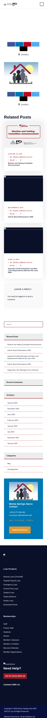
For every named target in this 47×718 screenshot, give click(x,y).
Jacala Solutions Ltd (27, 717)
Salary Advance (9, 597)
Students (7, 632)
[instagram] (16, 690)
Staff (5, 624)
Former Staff (8, 628)
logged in (21, 296)
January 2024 (12, 426)
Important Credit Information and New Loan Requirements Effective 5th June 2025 (23, 270)
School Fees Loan (10, 589)
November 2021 (13, 438)
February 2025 (12, 420)
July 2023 (10, 432)
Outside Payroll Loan (11, 581)
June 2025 (11, 414)
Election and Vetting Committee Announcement (24, 344)
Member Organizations (12, 652)
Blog (12, 160)
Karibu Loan (8, 601)
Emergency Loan (10, 585)
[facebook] (4, 690)
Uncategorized (12, 469)
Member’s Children (11, 644)
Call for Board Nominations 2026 (20, 217)
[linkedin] (8, 690)
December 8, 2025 (15, 207)
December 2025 (13, 409)
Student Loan (8, 593)
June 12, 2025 (13, 259)
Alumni (6, 636)
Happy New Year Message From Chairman (22, 370)
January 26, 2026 (15, 154)
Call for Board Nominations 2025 (19, 364)
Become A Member (11, 648)
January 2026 (12, 403)
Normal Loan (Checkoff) (13, 577)
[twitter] (12, 690)
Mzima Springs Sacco (22, 157)
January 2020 (12, 443)
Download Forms (10, 605)
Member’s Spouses (11, 640)
